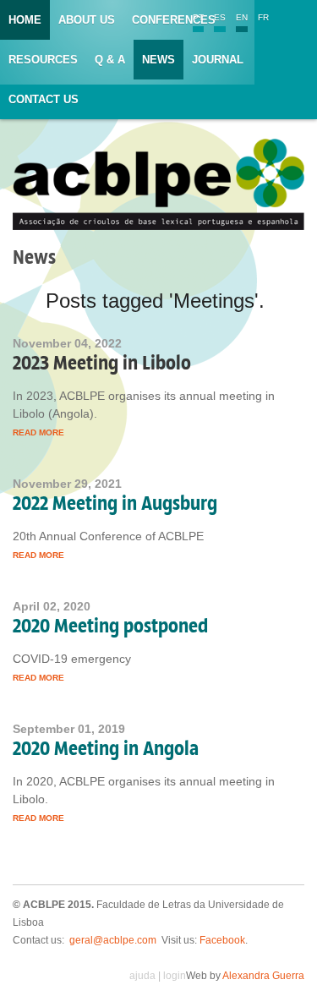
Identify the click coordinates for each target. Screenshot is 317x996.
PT (198, 17)
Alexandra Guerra (263, 976)
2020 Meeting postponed (110, 626)
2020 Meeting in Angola (106, 748)
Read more (38, 432)
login (174, 976)
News (158, 59)
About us (86, 20)
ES (220, 17)
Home (24, 20)
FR (263, 17)
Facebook (222, 940)
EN (242, 17)
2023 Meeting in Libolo (102, 363)
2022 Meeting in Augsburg (115, 503)
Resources (43, 59)
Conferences (174, 20)
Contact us (43, 99)
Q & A (110, 59)
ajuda (142, 976)
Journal (217, 59)
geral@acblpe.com (112, 940)
